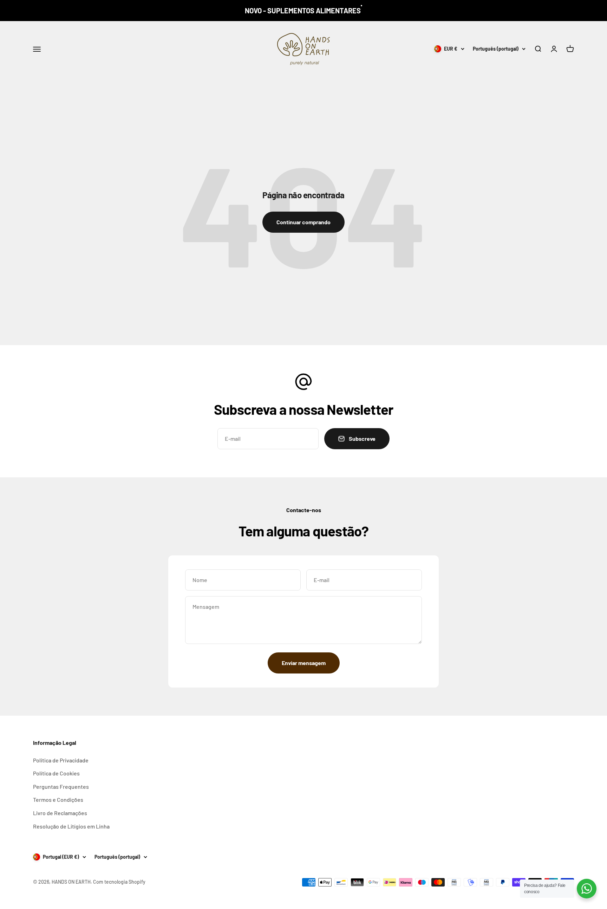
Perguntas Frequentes (61, 786)
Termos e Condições (58, 799)
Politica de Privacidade (61, 760)
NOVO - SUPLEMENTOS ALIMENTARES (303, 10)
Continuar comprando (303, 222)
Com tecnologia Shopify (119, 882)
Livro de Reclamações (60, 813)
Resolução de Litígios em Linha (71, 826)
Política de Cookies (56, 773)
